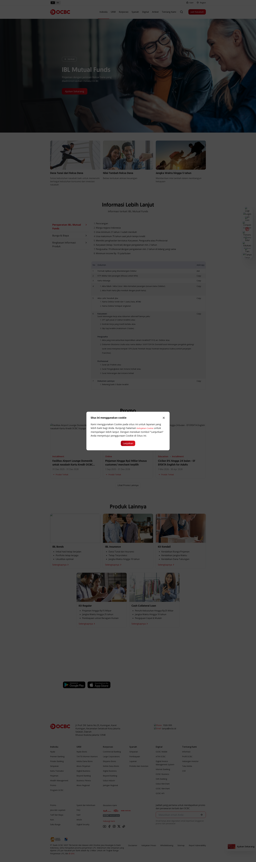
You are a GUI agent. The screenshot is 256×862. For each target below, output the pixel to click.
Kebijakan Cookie (145, 428)
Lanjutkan (128, 443)
